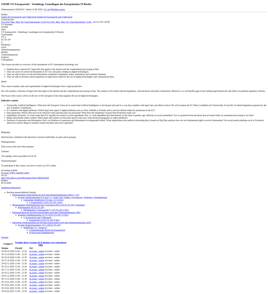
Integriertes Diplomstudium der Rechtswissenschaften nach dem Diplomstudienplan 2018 (51, 222)
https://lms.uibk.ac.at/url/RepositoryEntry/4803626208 (25, 178)
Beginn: (4, 180)
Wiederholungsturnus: (10, 49)
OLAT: (4, 175)
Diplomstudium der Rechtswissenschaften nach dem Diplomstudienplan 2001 (46, 212)
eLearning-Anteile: (9, 170)
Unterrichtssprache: (9, 54)
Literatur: (5, 151)
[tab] (134, 187)
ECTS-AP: (6, 39)
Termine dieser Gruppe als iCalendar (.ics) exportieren (40, 242)
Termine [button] (4, 237)
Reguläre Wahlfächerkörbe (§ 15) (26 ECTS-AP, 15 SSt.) (43, 215)
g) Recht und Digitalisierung (41, 232)
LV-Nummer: (7, 24)
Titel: (3, 29)
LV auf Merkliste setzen (54, 9)
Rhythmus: (6, 44)
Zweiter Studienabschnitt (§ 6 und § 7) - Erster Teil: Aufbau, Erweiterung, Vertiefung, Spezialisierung (62, 197)
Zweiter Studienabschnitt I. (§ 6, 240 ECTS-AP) (39, 225)
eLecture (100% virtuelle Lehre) (15, 173)
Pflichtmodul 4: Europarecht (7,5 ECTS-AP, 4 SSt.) (46, 210)
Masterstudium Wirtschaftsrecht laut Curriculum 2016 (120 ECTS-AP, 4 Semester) (48, 205)
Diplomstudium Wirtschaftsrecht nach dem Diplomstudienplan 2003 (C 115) (45, 195)
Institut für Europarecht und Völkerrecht (18, 17)
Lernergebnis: (7, 60)
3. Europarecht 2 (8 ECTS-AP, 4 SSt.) (46, 202)
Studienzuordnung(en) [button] (11, 187)
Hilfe (41, 245)
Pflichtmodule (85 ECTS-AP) (31, 207)
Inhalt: (4, 81)
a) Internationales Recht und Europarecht (47, 230)
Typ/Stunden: (7, 34)
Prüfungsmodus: (8, 142)
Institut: (4, 14)
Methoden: (6, 132)
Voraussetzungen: (9, 161)
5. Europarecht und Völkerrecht (37, 217)
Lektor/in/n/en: (7, 19)
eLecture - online (36, 251)
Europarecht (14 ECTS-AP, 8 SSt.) (44, 220)
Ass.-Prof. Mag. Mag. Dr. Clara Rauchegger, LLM (23, 22)
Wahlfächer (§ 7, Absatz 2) (35, 227)
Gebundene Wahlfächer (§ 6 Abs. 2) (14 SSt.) (43, 200)
